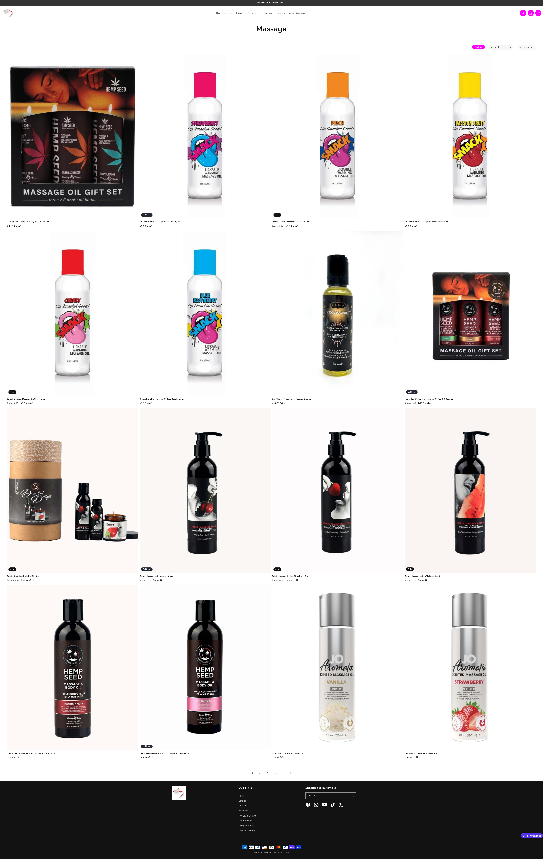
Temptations (266, 852)
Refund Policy (246, 821)
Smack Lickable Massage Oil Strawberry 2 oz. (161, 222)
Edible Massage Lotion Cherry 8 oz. (156, 576)
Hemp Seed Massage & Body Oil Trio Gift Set (28, 222)
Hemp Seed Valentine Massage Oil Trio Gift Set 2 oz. (429, 399)
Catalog (243, 801)
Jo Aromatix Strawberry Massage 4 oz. (422, 753)
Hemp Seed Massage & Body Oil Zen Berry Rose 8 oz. (165, 753)
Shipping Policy (246, 826)
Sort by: (478, 47)
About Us (243, 811)
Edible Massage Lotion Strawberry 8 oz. (290, 576)
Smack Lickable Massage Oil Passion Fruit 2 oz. (427, 222)
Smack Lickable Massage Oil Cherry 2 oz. (26, 399)
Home (241, 796)
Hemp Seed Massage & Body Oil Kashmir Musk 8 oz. (31, 753)
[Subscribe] (353, 795)
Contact (243, 806)
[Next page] (290, 773)
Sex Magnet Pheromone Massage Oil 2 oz (291, 399)
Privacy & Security (248, 816)
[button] (228, 13)
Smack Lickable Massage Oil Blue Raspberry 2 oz (163, 399)
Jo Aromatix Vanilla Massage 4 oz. (288, 753)
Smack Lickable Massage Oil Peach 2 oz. (291, 222)
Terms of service (247, 831)
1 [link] (252, 773)
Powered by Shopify (280, 852)
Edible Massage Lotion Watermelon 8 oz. (424, 576)
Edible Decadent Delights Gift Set (23, 576)
